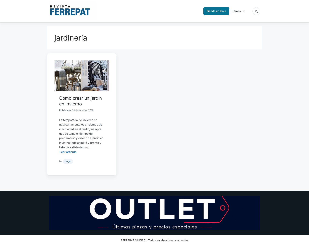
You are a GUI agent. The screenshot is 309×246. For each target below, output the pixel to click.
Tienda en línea (216, 11)
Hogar (68, 161)
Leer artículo (68, 152)
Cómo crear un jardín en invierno (80, 100)
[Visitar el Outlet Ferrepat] (154, 213)
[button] (256, 11)
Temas (236, 11)
